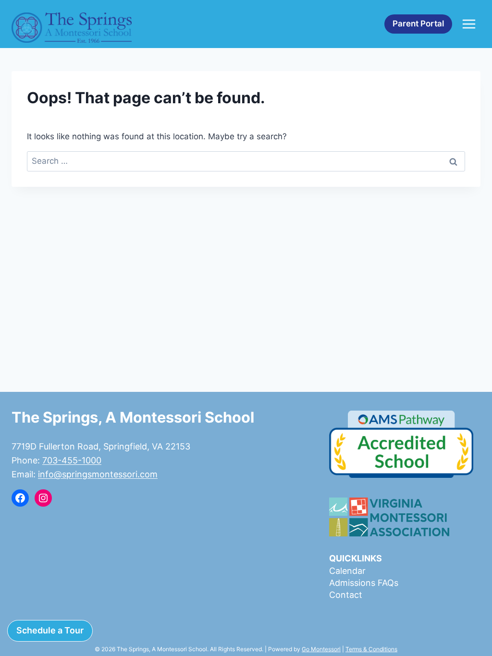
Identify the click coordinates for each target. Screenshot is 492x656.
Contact (345, 595)
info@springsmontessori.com (98, 474)
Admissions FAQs (363, 583)
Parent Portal (418, 23)
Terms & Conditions (371, 649)
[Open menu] (468, 23)
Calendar (347, 571)
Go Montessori (321, 649)
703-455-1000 (71, 460)
